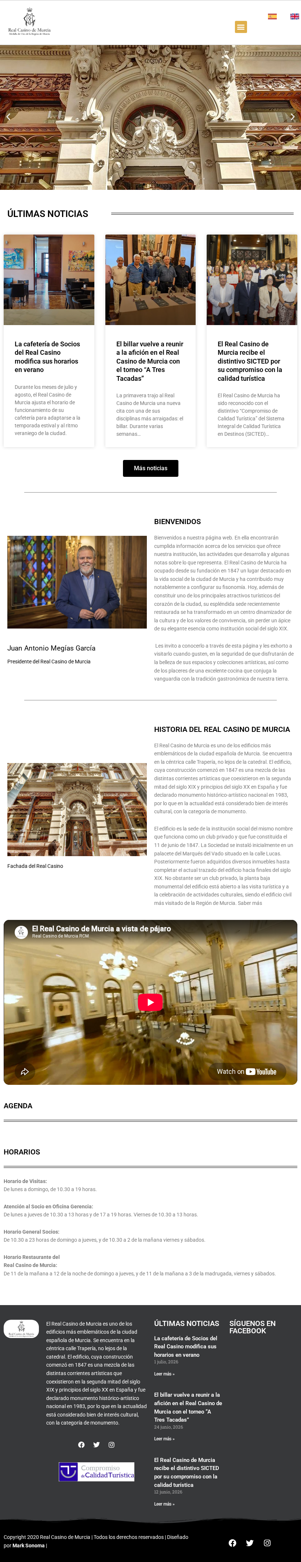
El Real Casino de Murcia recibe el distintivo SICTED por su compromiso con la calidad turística (250, 361)
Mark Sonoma (28, 1545)
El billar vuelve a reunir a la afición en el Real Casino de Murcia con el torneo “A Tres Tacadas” (149, 361)
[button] (241, 27)
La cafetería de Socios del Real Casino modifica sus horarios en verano (185, 1346)
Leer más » (164, 1374)
